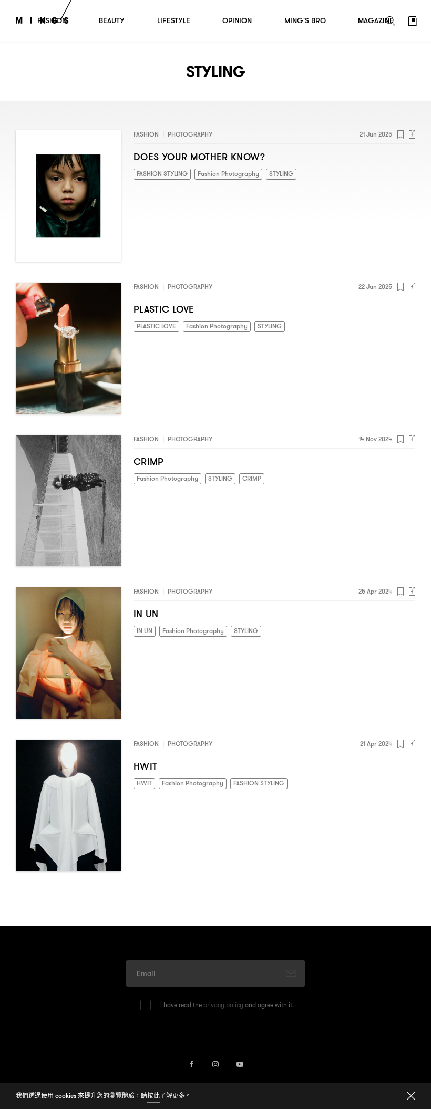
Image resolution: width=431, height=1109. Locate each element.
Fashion (146, 134)
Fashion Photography (228, 173)
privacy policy (223, 1004)
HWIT (145, 766)
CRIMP (149, 462)
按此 (153, 1095)
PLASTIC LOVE (164, 309)
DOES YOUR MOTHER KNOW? (199, 157)
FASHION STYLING (162, 173)
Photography (190, 134)
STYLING (281, 173)
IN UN (146, 614)
